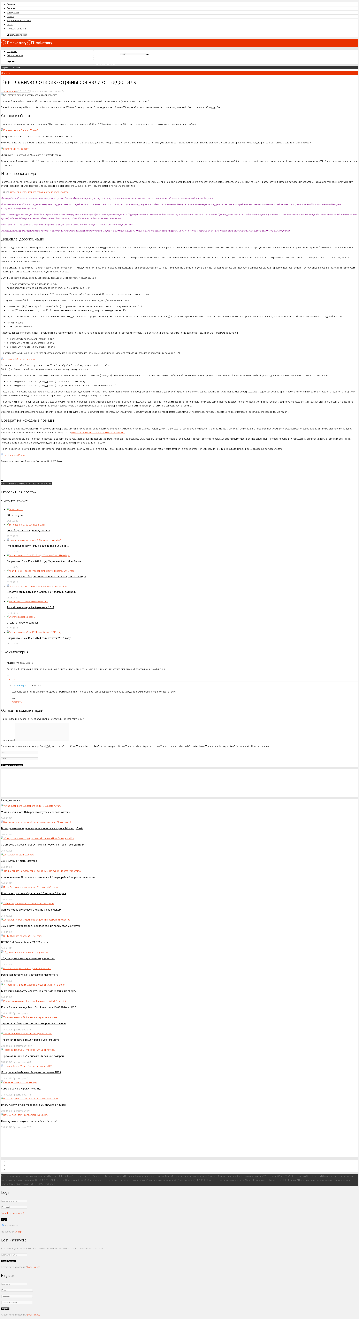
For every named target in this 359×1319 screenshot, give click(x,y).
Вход (10, 35)
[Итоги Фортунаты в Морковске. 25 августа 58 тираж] (29, 887)
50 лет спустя (15, 515)
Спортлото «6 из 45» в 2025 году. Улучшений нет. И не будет (44, 561)
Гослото (16, 483)
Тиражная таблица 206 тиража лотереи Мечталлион (33, 1023)
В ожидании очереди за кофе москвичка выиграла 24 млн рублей (42, 828)
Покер (10, 24)
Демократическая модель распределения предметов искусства (40, 926)
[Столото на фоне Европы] (21, 617)
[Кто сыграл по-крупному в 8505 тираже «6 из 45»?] (34, 540)
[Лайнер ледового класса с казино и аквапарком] (27, 903)
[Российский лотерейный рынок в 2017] (27, 601)
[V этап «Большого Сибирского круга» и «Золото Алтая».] (31, 806)
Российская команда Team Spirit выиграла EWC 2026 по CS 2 (39, 1007)
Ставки (10, 16)
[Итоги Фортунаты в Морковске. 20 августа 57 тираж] (29, 1098)
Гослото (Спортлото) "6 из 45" (36, 483)
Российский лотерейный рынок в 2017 (30, 607)
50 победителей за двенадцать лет (28, 530)
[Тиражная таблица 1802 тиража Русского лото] (26, 1033)
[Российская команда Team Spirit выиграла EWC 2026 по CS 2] (33, 1001)
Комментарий (8, 740)
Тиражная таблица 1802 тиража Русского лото (30, 1039)
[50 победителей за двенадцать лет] (26, 524)
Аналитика (6, 483)
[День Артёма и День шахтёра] (17, 854)
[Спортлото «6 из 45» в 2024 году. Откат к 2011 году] (34, 632)
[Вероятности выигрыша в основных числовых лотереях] (37, 586)
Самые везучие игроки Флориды (21, 1088)
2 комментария (38, 91)
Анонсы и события (16, 28)
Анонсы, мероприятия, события (25, 1169)
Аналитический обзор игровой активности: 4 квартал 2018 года (46, 576)
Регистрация (21, 35)
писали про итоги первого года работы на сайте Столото (39, 192)
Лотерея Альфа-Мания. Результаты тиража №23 (31, 1072)
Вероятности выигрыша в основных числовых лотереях (41, 592)
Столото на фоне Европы (22, 622)
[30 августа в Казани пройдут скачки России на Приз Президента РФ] (37, 838)
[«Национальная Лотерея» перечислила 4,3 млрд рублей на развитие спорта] (41, 871)
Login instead (33, 1267)
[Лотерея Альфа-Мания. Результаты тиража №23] (27, 1066)
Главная (11, 4)
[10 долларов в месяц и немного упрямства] (24, 952)
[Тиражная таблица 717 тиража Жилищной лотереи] (28, 1050)
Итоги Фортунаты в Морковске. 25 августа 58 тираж (33, 893)
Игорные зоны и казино (19, 20)
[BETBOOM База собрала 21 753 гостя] (21, 936)
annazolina (9, 91)
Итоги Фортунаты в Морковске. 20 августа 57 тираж (33, 1104)
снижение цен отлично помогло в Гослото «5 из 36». (98, 432)
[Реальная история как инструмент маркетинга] (26, 968)
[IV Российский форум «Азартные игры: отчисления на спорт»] (33, 984)
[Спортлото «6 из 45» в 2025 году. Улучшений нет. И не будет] (38, 555)
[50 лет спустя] (15, 509)
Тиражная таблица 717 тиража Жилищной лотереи (32, 1056)
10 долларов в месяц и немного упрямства (28, 958)
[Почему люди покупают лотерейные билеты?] (25, 1115)
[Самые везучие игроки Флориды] (19, 1082)
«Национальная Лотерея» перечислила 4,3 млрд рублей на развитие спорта (48, 877)
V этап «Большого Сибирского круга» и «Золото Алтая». (35, 812)
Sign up (18, 1231)
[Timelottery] (26, 44)
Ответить (11, 679)
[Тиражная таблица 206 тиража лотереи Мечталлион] (29, 1017)
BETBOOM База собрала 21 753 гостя (24, 942)
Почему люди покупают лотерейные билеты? (29, 1121)
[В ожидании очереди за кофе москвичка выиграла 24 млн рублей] (36, 822)
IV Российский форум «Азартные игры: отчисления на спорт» (38, 991)
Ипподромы (13, 12)
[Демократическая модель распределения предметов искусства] (35, 919)
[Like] (2, 480)
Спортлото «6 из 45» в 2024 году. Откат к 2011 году (39, 638)
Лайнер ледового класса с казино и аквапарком (31, 909)
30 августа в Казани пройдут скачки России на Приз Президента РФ (43, 844)
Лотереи (11, 8)
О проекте (12, 51)
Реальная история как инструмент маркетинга (29, 974)
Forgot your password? (12, 1213)
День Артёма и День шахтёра (19, 860)
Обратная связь (15, 55)
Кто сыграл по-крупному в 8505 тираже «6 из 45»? (38, 545)
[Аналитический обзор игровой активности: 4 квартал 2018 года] (40, 571)
